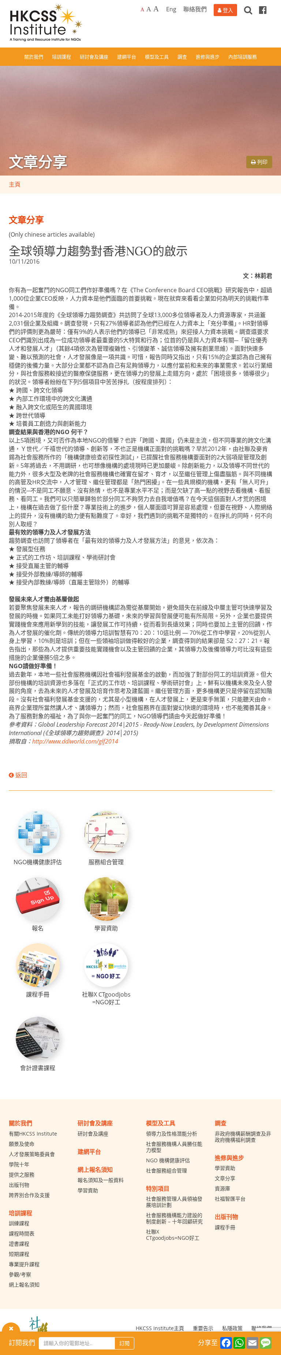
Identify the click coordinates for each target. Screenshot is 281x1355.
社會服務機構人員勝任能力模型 (174, 1146)
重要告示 (203, 1328)
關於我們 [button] (33, 56)
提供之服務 (21, 1174)
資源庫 (222, 1188)
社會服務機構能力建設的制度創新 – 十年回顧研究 (174, 1218)
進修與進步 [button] (208, 56)
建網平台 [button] (126, 56)
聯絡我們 (195, 9)
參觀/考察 (20, 1274)
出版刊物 (19, 1184)
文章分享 (225, 1178)
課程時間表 (21, 1233)
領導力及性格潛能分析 (171, 1133)
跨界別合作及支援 (29, 1195)
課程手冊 (225, 1227)
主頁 (14, 184)
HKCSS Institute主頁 (160, 1328)
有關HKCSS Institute (33, 1133)
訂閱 (124, 1343)
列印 (261, 161)
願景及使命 (21, 1143)
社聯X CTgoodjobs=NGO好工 (172, 1234)
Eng (171, 9)
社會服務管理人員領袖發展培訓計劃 (174, 1201)
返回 (20, 775)
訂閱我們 (22, 1342)
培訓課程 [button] (61, 56)
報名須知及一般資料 (101, 1180)
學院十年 (19, 1164)
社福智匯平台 (230, 1198)
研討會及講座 (93, 1133)
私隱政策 (232, 1328)
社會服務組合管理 (166, 1170)
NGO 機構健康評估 (168, 1160)
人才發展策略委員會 (32, 1154)
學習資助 (88, 1190)
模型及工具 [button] (157, 56)
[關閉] (11, 1327)
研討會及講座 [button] (94, 56)
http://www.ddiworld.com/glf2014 (75, 741)
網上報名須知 (24, 1284)
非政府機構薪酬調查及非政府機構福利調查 (243, 1136)
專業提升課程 (24, 1264)
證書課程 (19, 1243)
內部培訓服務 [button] (242, 56)
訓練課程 (19, 1223)
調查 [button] (182, 56)
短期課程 (19, 1253)
